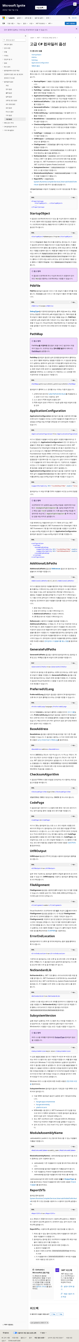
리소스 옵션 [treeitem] (9, 112)
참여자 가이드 (41, 1286)
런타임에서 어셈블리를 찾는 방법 (56, 641)
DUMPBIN (51, 931)
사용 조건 (69, 1338)
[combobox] (14, 40)
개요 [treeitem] (7, 85)
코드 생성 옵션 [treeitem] (10, 104)
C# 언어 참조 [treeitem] (8, 44)
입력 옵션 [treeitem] (9, 97)
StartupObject (36, 55)
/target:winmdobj (43, 1104)
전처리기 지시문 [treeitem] (9, 78)
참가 (30, 1338)
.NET (38, 38)
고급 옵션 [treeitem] (9, 119)
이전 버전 (15, 1338)
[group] (53, 434)
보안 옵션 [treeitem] (9, 108)
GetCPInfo (72, 843)
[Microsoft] (3, 18)
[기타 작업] (75, 37)
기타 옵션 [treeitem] (9, 115)
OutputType (69, 1179)
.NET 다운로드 (70, 23)
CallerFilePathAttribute (57, 394)
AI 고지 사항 (6, 1338)
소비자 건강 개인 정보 (55, 1338)
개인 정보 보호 (39, 1338)
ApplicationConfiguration (40, 63)
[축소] (25, 36)
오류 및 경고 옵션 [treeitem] (11, 100)
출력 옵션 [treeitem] (9, 93)
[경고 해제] (75, 4)
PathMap (35, 60)
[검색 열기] (69, 18)
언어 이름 (70, 712)
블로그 (23, 1338)
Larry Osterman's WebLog (47, 740)
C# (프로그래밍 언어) (49, 38)
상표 (3, 1341)
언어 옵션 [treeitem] (9, 89)
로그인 (74, 18)
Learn (32, 38)
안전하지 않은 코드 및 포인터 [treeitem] (13, 74)
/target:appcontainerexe (45, 1102)
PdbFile (34, 57)
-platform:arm (41, 1107)
